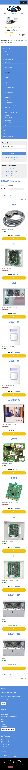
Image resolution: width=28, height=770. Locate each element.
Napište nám (14, 30)
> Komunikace (6, 97)
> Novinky (6, 100)
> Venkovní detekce (8, 117)
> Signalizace (6, 115)
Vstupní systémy (6, 56)
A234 (14, 205)
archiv (3, 703)
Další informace (17, 767)
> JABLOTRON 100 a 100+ (9, 87)
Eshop (17, 40)
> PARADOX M (6, 110)
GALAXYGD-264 (14, 595)
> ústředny (7, 85)
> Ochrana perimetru (8, 102)
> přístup (7, 79)
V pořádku (10, 767)
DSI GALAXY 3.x (14, 400)
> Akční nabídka (7, 62)
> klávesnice (7, 74)
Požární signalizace (7, 54)
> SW (6, 82)
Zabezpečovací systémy (8, 59)
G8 (14, 517)
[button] (23, 2)
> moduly (7, 77)
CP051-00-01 (14, 361)
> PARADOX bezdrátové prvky (10, 105)
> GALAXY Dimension (8, 72)
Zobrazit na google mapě (8, 729)
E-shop (5, 755)
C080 (14, 244)
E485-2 (14, 478)
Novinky (4, 130)
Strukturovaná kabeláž (8, 136)
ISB (3, 128)
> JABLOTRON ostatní (8, 92)
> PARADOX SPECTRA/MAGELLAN (10, 112)
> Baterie (5, 64)
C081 (14, 283)
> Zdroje (5, 125)
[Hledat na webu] (20, 35)
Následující (12, 195)
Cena (11, 188)
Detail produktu (14, 239)
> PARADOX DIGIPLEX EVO (9, 107)
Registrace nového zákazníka (11, 157)
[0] (23, 35)
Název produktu (19, 188)
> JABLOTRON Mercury (8, 90)
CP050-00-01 (14, 322)
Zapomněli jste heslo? (10, 160)
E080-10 (14, 439)
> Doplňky (6, 69)
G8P (14, 556)
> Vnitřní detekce (7, 120)
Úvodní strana (12, 40)
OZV (4, 133)
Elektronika (5, 51)
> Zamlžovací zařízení (8, 122)
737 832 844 (11, 35)
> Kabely (5, 95)
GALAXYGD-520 (14, 634)
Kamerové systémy (7, 48)
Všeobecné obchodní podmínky (10, 756)
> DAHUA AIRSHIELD (8, 67)
